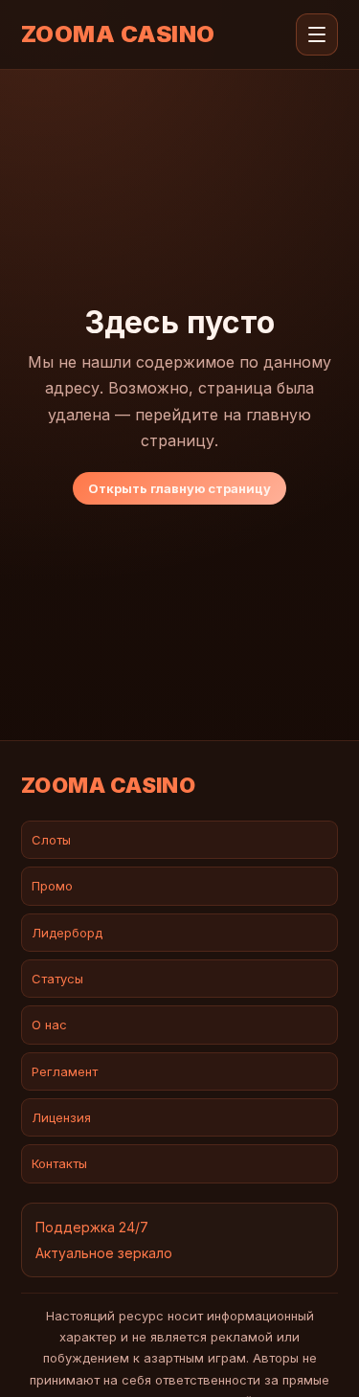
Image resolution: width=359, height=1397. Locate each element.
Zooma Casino (118, 34)
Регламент (65, 1071)
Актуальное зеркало (103, 1253)
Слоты (51, 839)
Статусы (57, 978)
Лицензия (61, 1117)
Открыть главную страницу (179, 488)
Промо (52, 885)
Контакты (59, 1163)
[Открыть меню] (317, 34)
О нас (49, 1024)
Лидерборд (67, 932)
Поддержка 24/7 (91, 1227)
